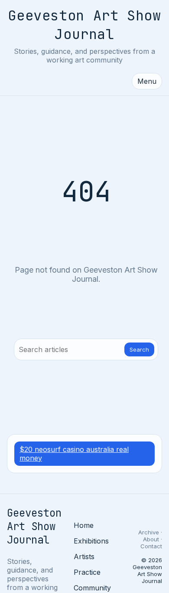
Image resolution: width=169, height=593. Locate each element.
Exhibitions (91, 541)
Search (139, 349)
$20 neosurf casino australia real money (74, 453)
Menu (146, 81)
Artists (84, 556)
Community (92, 587)
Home (84, 525)
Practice (87, 572)
